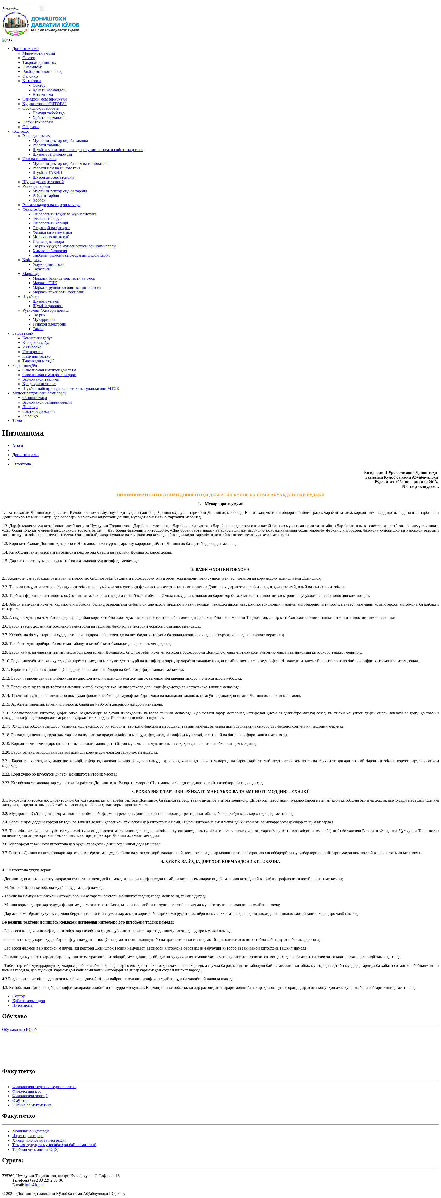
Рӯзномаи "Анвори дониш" (46, 310)
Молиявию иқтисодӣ (51, 237)
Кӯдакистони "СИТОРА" (44, 104)
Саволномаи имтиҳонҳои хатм (49, 370)
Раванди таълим (36, 136)
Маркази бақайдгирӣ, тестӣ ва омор (64, 278)
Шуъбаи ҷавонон (48, 306)
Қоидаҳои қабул (36, 342)
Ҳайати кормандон (49, 90)
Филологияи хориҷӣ (50, 223)
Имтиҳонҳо (32, 352)
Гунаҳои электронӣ (49, 324)
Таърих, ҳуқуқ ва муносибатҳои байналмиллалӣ (54, 1145)
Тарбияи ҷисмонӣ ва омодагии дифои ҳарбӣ (71, 255)
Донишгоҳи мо (25, 48)
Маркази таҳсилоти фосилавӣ (58, 292)
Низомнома (32, 67)
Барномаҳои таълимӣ (40, 379)
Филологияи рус (47, 218)
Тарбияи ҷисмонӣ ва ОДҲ (35, 1149)
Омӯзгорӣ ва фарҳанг (51, 228)
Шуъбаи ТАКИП (47, 172)
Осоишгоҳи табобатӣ (40, 108)
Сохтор (28, 58)
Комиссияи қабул (37, 338)
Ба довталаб (22, 333)
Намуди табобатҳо (49, 113)
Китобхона (31, 81)
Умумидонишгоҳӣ (49, 264)
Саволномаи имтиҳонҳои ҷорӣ (49, 374)
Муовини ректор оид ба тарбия (60, 191)
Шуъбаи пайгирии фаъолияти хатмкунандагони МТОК (70, 388)
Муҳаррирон (44, 319)
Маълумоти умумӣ (38, 53)
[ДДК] (41, 35)
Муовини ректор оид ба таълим (60, 140)
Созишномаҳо (34, 397)
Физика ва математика (52, 232)
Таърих (39, 315)
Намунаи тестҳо (36, 356)
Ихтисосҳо (31, 347)
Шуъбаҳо (30, 296)
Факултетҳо (32, 209)
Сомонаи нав (13, 4)
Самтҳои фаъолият (38, 411)
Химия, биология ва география (39, 1140)
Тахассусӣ (42, 269)
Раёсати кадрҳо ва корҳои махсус (51, 205)
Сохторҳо (20, 131)
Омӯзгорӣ (21, 1100)
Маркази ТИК (45, 283)
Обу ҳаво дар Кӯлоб (19, 1029)
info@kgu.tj (34, 1185)
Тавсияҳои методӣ (38, 361)
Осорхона (30, 126)
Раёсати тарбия (46, 195)
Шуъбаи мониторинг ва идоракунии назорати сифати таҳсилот (88, 149)
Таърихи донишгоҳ (39, 62)
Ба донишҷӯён (24, 365)
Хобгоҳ (39, 200)
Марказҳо (30, 273)
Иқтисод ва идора (48, 241)
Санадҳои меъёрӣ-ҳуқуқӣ (44, 99)
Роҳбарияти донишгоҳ (42, 71)
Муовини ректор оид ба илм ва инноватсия (70, 163)
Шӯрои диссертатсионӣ (53, 177)
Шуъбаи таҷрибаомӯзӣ (52, 154)
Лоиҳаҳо (30, 407)
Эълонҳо (30, 76)
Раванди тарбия (36, 186)
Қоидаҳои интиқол (39, 384)
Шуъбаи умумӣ (46, 301)
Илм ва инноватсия (39, 159)
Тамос (38, 329)
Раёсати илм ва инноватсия (56, 168)
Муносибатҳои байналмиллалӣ (39, 393)
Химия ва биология (50, 250)
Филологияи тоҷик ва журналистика (65, 214)
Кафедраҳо (31, 260)
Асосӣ (17, 445)
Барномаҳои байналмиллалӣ (47, 402)
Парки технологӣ (37, 122)
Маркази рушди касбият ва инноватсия (67, 287)
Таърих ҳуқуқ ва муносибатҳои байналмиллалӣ (74, 246)
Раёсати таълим (46, 145)
